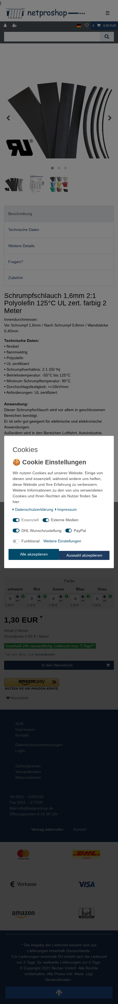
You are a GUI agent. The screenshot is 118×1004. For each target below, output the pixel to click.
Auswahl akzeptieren (84, 555)
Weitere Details (21, 246)
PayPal (80, 530)
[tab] (59, 214)
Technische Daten (23, 229)
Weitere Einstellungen (62, 541)
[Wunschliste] (87, 25)
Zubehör (15, 277)
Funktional (30, 541)
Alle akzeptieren (34, 554)
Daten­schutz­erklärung (34, 509)
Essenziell (30, 520)
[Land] (79, 25)
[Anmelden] (6, 25)
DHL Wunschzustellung (41, 530)
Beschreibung (20, 213)
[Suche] (107, 36)
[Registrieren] (15, 25)
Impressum (67, 509)
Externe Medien (64, 520)
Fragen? (15, 262)
